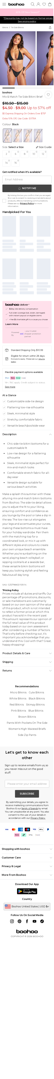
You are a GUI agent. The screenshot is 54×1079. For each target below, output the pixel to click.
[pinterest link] (19, 921)
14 (6, 162)
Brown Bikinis (27, 716)
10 (34, 154)
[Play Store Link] (27, 891)
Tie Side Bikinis (17, 27)
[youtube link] (34, 921)
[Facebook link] (27, 921)
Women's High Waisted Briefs (27, 728)
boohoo (7, 92)
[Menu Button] (4, 4)
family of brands (29, 808)
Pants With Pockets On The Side (27, 722)
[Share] (50, 27)
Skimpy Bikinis (35, 704)
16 (15, 162)
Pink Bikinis (18, 710)
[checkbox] (4, 201)
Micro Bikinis (18, 692)
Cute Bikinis (36, 692)
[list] (27, 12)
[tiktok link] (42, 921)
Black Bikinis (37, 698)
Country (27, 899)
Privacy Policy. (37, 818)
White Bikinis (17, 698)
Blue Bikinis (35, 710)
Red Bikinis (17, 704)
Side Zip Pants (27, 735)
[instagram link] (12, 921)
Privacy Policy (27, 203)
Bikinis (5, 27)
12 (43, 154)
